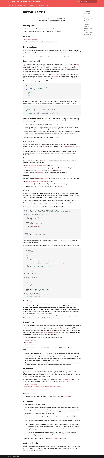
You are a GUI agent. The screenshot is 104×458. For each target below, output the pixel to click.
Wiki (57, 137)
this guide (70, 168)
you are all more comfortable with (47, 332)
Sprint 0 (67, 56)
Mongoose (56, 153)
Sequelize (70, 153)
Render (70, 362)
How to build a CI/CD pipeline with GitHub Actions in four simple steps (42, 386)
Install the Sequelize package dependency (35, 165)
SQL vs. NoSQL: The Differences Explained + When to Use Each (41, 42)
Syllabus (20, 5)
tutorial (31, 376)
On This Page (87, 11)
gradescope (56, 438)
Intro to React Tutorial (30, 340)
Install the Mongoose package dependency (36, 181)
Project (47, 5)
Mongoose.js (43, 178)
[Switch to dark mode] (78, 1)
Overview (14, 5)
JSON (74, 78)
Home (9, 5)
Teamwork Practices (28, 5)
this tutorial (40, 172)
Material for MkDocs (16, 456)
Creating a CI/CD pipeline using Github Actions (36, 389)
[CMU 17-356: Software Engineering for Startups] (8, 1)
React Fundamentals (30, 345)
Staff (35, 5)
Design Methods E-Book (31, 39)
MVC (26, 71)
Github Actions (66, 379)
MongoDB (55, 76)
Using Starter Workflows (31, 384)
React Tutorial (28, 342)
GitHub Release (67, 396)
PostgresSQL (36, 78)
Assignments (42, 5)
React (61, 330)
